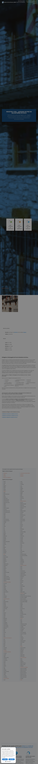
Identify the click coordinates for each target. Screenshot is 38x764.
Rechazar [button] (11, 759)
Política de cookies (8, 757)
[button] (8, 761)
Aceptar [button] (5, 759)
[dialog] (8, 755)
